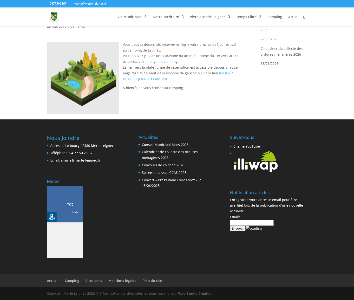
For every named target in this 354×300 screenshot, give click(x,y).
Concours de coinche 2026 (163, 165)
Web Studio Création (195, 293)
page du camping (164, 61)
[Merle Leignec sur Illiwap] (255, 171)
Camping (275, 17)
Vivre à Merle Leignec (207, 17)
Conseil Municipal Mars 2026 (165, 144)
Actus (292, 17)
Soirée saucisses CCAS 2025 (164, 172)
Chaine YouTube (246, 146)
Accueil (53, 280)
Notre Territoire (166, 17)
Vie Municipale (130, 17)
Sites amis (93, 280)
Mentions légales (122, 280)
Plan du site (152, 280)
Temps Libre (246, 17)
